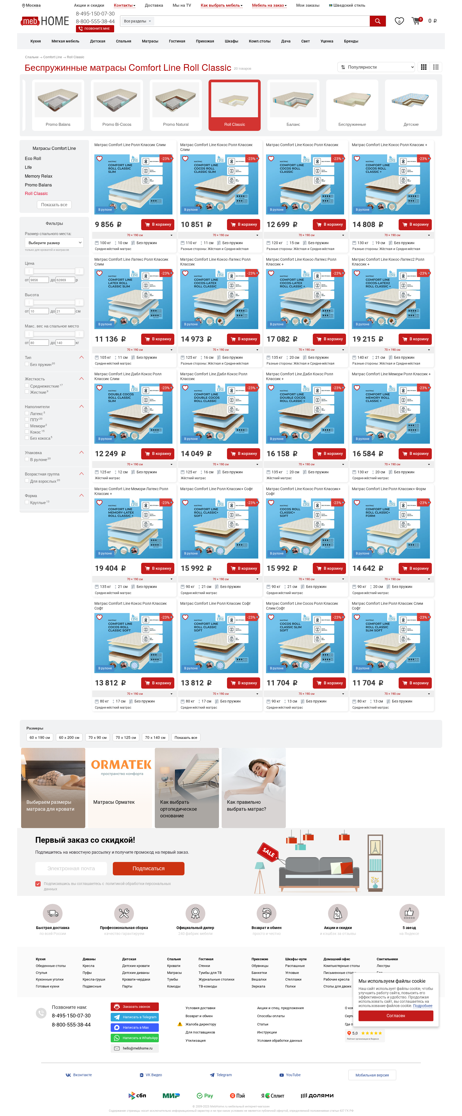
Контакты (123, 5)
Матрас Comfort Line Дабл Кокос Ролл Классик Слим (127, 376)
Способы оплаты (271, 1016)
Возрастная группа (42, 474)
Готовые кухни (47, 986)
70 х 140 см (155, 737)
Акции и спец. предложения (280, 1008)
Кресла (88, 966)
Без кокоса (41, 437)
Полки (290, 986)
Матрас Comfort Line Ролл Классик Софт (215, 603)
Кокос (37, 431)
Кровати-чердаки (136, 979)
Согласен (396, 1015)
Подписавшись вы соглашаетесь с (107, 886)
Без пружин (42, 363)
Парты (127, 986)
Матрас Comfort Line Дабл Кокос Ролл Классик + (299, 376)
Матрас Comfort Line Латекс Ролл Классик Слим (131, 261)
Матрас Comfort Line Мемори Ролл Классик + (391, 374)
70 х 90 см (97, 737)
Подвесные (92, 986)
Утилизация (196, 1041)
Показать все (54, 204)
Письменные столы (340, 973)
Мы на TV (182, 5)
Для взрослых (45, 480)
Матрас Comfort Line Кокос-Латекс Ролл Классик (215, 261)
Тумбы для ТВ (210, 973)
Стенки (204, 966)
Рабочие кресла (336, 979)
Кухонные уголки (50, 979)
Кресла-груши (94, 979)
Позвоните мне (97, 28)
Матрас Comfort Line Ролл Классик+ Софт (216, 489)
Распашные (295, 966)
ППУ (36, 419)
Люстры (383, 966)
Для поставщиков (200, 1032)
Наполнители (37, 406)
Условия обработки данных (279, 1041)
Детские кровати (136, 966)
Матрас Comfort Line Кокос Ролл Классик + (389, 145)
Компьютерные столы (342, 966)
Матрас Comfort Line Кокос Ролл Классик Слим (216, 147)
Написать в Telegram (139, 1017)
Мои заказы (307, 5)
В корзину (161, 224)
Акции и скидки (89, 5)
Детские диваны (135, 973)
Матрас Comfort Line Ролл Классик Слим (129, 145)
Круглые (39, 502)
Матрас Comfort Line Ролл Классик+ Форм (389, 489)
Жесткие (39, 391)
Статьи (262, 1024)
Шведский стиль (348, 5)
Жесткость (35, 378)
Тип (28, 357)
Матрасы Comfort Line (54, 148)
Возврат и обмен (199, 1016)
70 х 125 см (126, 737)
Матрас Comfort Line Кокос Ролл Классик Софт (130, 605)
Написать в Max (136, 1027)
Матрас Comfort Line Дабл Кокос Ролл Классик (213, 376)
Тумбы (172, 979)
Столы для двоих (337, 986)
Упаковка (33, 452)
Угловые (292, 973)
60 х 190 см (40, 737)
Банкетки (259, 973)
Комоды (173, 986)
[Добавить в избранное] (99, 158)
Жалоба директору (201, 1024)
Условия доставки (200, 1008)
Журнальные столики (216, 979)
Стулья (41, 973)
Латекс (37, 413)
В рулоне (40, 458)
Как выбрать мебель (220, 5)
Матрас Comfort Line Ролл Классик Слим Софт (387, 605)
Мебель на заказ (268, 5)
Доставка (154, 5)
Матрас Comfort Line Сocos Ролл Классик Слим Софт (302, 605)
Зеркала (258, 986)
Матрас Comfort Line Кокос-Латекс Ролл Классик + (301, 261)
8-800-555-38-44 (95, 21)
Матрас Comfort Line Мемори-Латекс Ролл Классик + (131, 491)
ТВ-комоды (208, 986)
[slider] (29, 271)
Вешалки (259, 979)
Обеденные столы (51, 966)
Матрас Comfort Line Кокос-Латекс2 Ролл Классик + (388, 261)
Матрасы (174, 973)
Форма (31, 495)
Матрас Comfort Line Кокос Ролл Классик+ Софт (303, 491)
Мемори (38, 425)
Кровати (173, 966)
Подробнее (422, 1006)
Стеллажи (293, 979)
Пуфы (87, 973)
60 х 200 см (69, 737)
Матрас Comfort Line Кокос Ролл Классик (302, 145)
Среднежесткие (46, 385)
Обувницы (260, 966)
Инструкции (267, 1032)
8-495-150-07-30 (95, 13)
